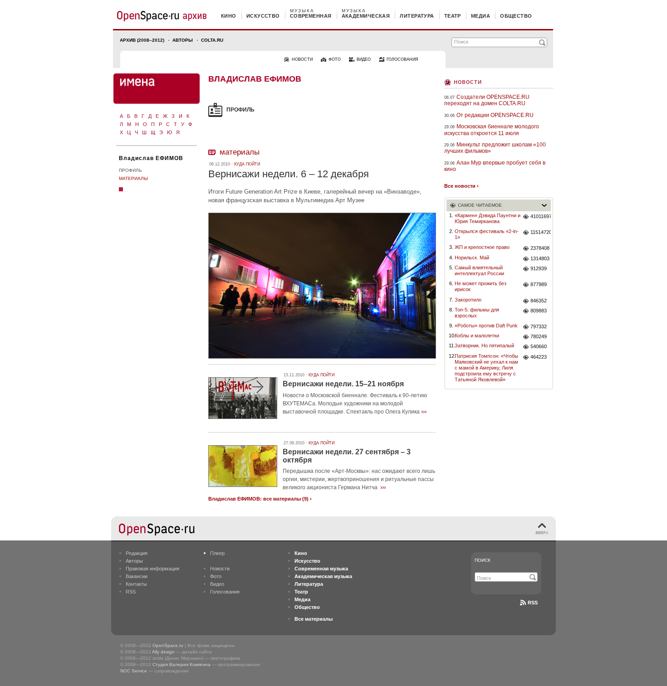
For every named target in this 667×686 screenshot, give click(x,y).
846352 (538, 300)
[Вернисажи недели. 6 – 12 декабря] (322, 359)
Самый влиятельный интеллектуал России (479, 270)
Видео (217, 584)
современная (311, 16)
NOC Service (133, 670)
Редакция (136, 553)
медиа (480, 16)
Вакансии (136, 576)
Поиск (482, 560)
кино (228, 16)
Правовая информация (152, 568)
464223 (538, 357)
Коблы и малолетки (477, 335)
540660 (538, 346)
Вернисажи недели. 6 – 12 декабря (288, 174)
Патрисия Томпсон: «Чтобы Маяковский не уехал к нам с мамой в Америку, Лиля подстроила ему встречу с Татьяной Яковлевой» (486, 368)
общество (516, 16)
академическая (366, 16)
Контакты (136, 584)
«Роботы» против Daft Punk (486, 325)
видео (364, 59)
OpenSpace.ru (167, 645)
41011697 (540, 216)
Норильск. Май (472, 257)
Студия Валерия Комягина (181, 664)
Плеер (217, 553)
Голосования (225, 591)
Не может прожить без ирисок (480, 286)
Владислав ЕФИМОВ (151, 158)
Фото (215, 576)
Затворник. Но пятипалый (484, 345)
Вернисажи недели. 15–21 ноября (343, 384)
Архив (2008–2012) (142, 40)
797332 (538, 326)
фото (335, 59)
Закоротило (468, 299)
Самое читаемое (480, 205)
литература (417, 16)
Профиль (130, 170)
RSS (131, 591)
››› (424, 411)
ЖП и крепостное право (482, 247)
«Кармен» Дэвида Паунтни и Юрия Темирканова (487, 218)
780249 (538, 336)
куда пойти (247, 164)
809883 (538, 310)
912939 (538, 268)
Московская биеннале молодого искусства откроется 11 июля (491, 129)
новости (302, 59)
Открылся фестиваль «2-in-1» (487, 234)
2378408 (539, 248)
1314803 (539, 258)
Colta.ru (212, 40)
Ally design (163, 651)
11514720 (540, 232)
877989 (538, 284)
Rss (533, 602)
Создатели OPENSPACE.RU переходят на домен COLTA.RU (487, 100)
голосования (402, 59)
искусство (263, 16)
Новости (468, 81)
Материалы (133, 178)
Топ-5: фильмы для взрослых (477, 312)
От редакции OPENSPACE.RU (495, 115)
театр (452, 16)
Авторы (182, 40)
